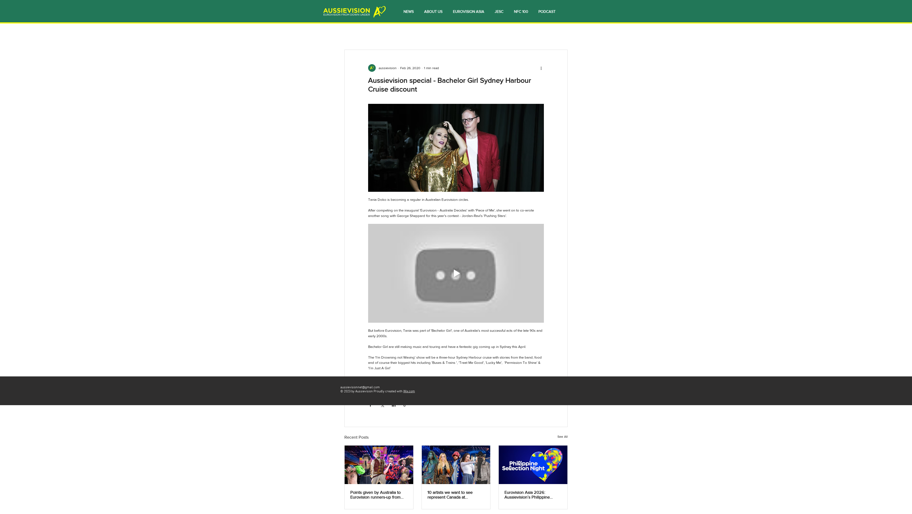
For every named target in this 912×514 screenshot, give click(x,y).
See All (562, 436)
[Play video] (456, 273)
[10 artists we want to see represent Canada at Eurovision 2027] (456, 465)
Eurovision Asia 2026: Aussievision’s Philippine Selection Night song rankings (532, 495)
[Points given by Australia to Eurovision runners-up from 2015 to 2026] (379, 465)
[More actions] (541, 68)
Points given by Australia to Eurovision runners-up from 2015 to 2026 (375, 495)
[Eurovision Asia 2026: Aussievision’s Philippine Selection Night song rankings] (533, 465)
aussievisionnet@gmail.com (360, 387)
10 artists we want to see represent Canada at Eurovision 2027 (450, 495)
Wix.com (409, 391)
